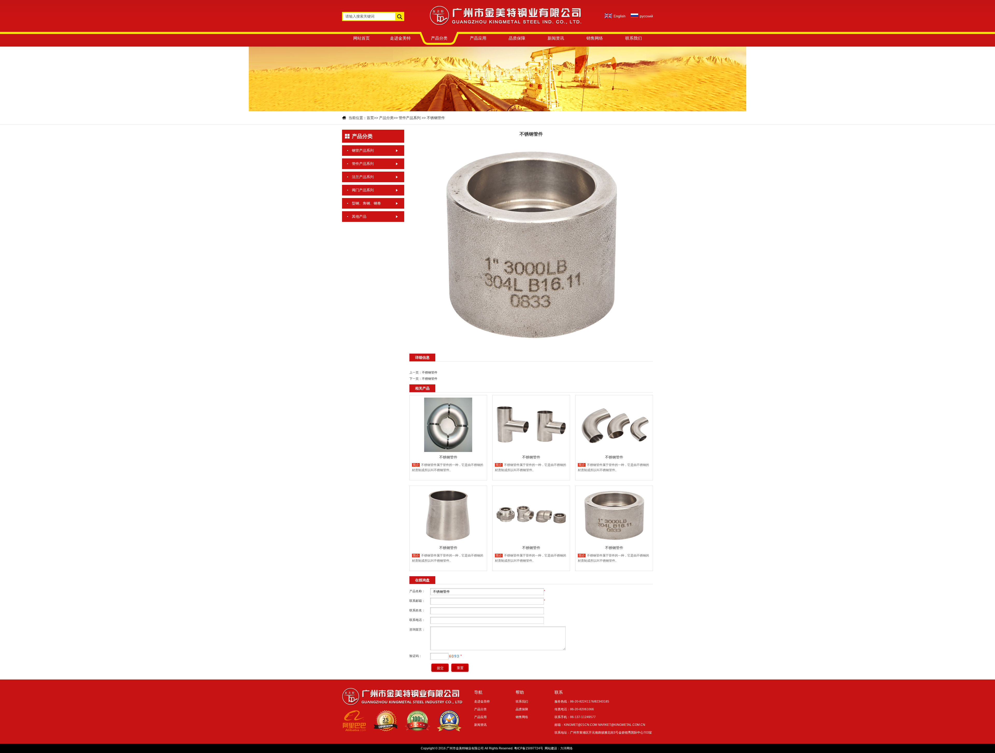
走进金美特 (400, 38)
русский (646, 16)
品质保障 (517, 38)
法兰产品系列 (363, 177)
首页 (370, 118)
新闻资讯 (556, 38)
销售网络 (594, 38)
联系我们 (633, 38)
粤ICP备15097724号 (528, 748)
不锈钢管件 (436, 118)
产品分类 (439, 38)
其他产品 (359, 216)
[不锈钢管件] (531, 347)
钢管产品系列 (363, 150)
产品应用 (478, 38)
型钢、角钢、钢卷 (366, 203)
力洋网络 (566, 748)
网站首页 (361, 38)
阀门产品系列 (363, 190)
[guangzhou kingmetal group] (505, 31)
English (620, 16)
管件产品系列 (410, 118)
